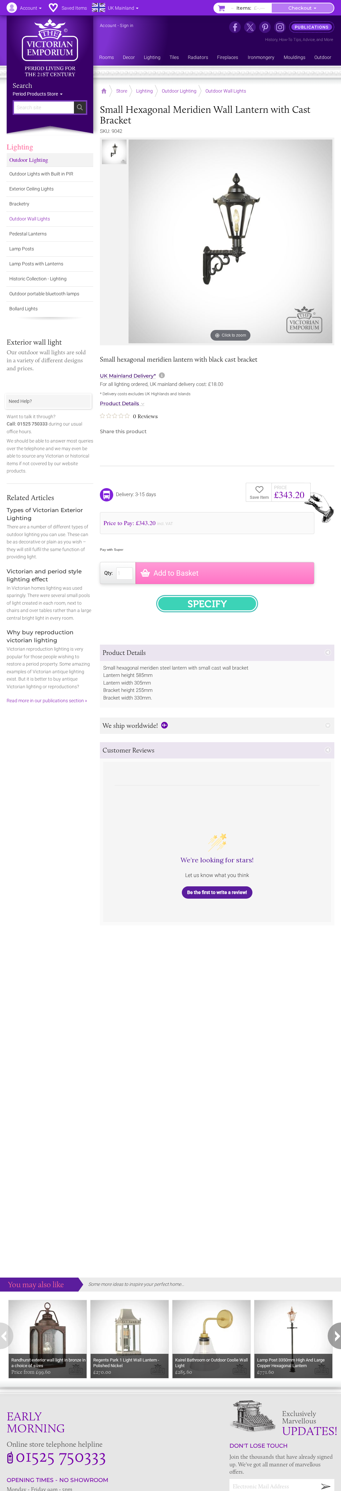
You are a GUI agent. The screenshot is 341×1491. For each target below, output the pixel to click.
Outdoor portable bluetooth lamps (44, 293)
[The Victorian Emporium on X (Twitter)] (250, 27)
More (328, 39)
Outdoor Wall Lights (29, 218)
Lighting (20, 146)
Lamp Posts (21, 248)
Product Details (119, 404)
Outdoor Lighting (28, 159)
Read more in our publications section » (47, 700)
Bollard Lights (23, 308)
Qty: (108, 573)
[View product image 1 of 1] (114, 152)
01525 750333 (60, 1455)
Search (22, 86)
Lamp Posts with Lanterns (36, 263)
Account (108, 25)
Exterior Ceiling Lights (31, 188)
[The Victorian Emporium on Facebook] (235, 27)
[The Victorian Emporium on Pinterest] (265, 27)
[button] (217, 653)
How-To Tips (290, 39)
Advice (309, 39)
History (271, 39)
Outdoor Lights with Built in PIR (41, 173)
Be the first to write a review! (217, 892)
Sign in (126, 25)
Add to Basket (176, 573)
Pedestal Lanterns (28, 233)
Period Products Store (36, 94)
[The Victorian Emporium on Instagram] (280, 27)
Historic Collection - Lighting (38, 278)
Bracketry (19, 203)
